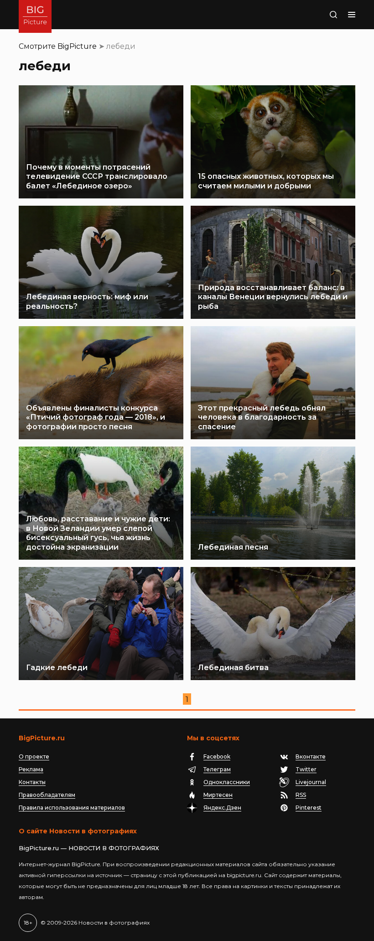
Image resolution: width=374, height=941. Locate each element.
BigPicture (77, 46)
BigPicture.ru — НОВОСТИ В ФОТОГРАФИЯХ (89, 848)
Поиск (322, 14)
